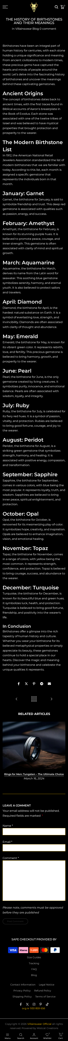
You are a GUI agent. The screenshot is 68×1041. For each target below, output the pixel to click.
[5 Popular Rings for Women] (16, 699)
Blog (34, 975)
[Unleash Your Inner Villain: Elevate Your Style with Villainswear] (51, 699)
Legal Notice (46, 984)
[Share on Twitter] (26, 684)
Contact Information (22, 984)
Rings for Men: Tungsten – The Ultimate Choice (34, 774)
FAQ (34, 969)
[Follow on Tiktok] (47, 1004)
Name (8, 825)
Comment (11, 858)
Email (7, 842)
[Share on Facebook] (19, 684)
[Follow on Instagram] (34, 1004)
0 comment (48, 28)
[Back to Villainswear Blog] (34, 699)
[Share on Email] (49, 684)
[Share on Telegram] (42, 684)
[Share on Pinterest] (34, 684)
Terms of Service (45, 996)
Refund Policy (42, 990)
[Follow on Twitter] (27, 1004)
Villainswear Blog (27, 28)
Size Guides (34, 957)
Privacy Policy (22, 990)
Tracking (34, 963)
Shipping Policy (22, 996)
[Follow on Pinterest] (40, 1004)
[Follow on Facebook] (20, 1004)
